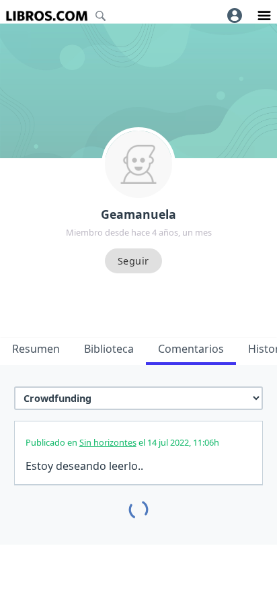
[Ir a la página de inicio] (46, 16)
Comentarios (191, 348)
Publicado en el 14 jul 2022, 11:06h (122, 442)
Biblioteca (109, 348)
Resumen (36, 348)
